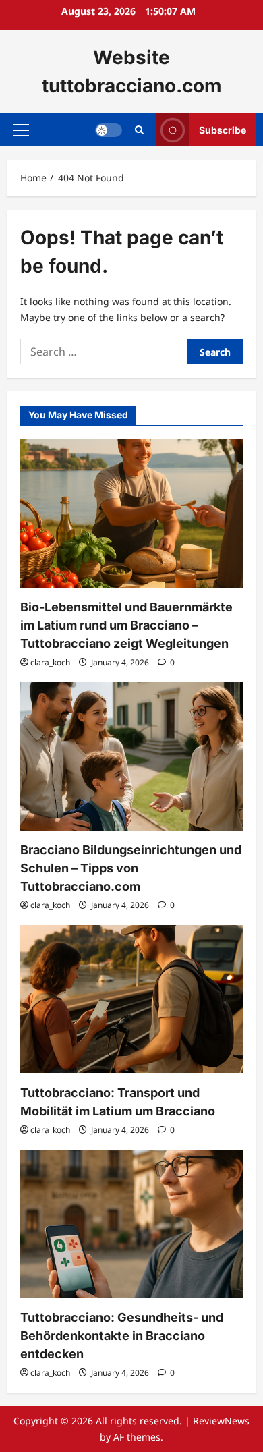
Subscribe (222, 130)
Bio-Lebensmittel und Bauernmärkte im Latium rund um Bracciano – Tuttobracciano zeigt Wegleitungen (126, 625)
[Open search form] (139, 130)
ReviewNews (221, 1420)
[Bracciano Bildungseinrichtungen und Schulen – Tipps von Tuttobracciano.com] (131, 756)
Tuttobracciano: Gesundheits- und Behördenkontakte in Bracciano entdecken (121, 1335)
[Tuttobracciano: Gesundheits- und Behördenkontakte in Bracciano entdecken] (131, 1224)
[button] (21, 130)
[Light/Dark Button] (108, 130)
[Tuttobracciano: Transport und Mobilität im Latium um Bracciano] (131, 999)
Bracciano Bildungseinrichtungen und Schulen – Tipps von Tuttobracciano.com (130, 868)
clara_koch (50, 662)
